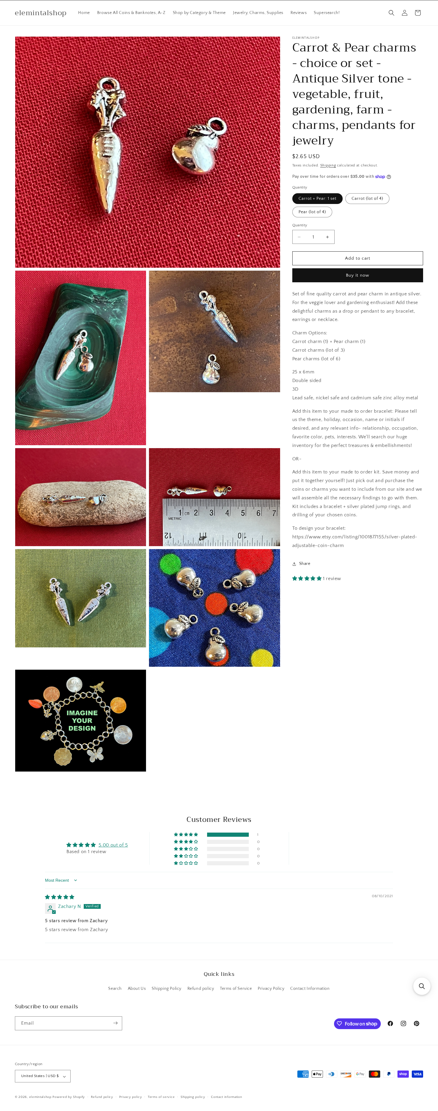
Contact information (226, 1097)
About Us (137, 989)
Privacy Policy (271, 989)
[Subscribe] (115, 1023)
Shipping (328, 165)
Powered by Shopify (68, 1097)
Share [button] (304, 563)
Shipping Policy (166, 989)
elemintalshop (40, 1097)
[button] (391, 12)
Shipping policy (193, 1097)
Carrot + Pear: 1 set (317, 198)
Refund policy (200, 989)
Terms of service (161, 1097)
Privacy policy (130, 1097)
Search (115, 989)
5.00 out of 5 (113, 845)
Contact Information (310, 989)
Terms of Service (236, 989)
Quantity (299, 225)
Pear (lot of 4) (312, 212)
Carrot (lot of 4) (367, 198)
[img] (59, 897)
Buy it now (357, 275)
